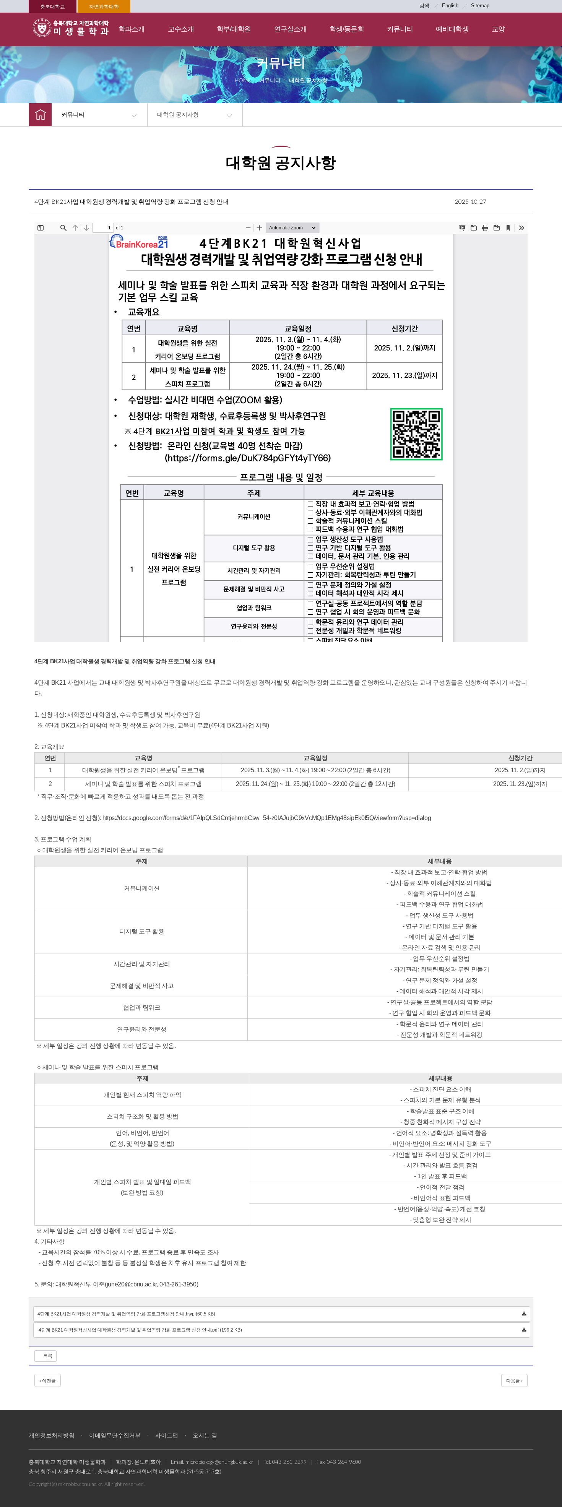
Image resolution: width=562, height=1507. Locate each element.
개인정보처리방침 (52, 1435)
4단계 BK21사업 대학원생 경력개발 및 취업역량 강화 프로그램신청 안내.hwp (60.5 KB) (126, 1314)
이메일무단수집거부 (115, 1435)
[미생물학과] (70, 27)
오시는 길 (205, 1435)
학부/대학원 (234, 29)
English (450, 5)
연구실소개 (290, 29)
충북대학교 (52, 7)
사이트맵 (166, 1435)
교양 (498, 29)
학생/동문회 (347, 29)
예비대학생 (452, 29)
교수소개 (181, 29)
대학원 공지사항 (178, 114)
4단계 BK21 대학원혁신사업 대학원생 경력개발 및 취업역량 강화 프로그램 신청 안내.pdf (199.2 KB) (139, 1330)
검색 (424, 5)
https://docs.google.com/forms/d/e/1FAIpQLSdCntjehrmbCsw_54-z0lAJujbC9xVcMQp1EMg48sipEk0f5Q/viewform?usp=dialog (266, 818)
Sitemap (480, 5)
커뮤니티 (400, 29)
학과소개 (132, 29)
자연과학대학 (104, 7)
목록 (47, 1356)
